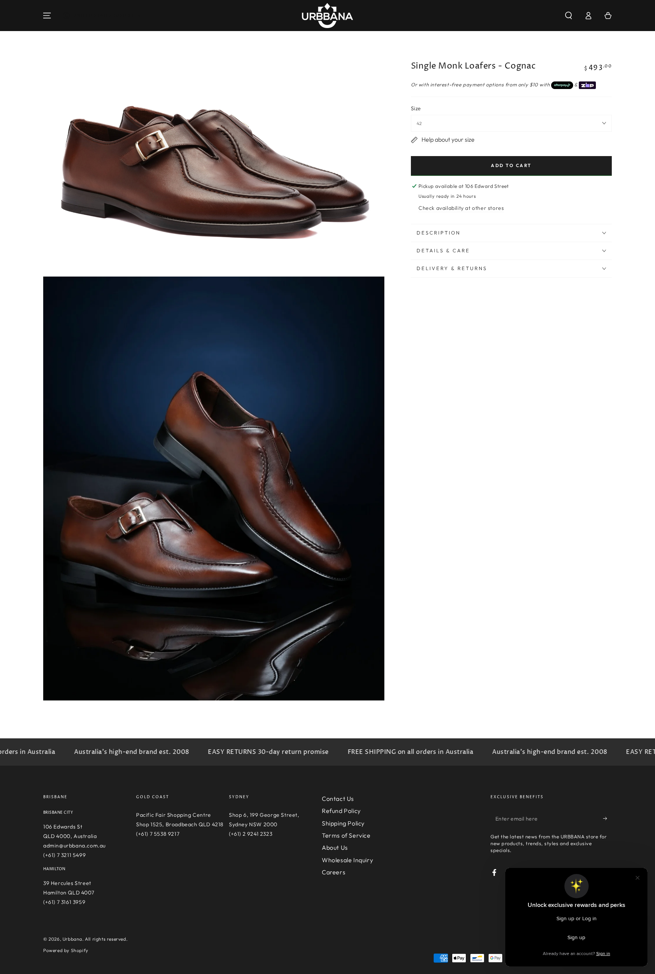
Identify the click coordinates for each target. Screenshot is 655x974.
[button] (568, 15)
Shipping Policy (343, 823)
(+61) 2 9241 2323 (250, 833)
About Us (335, 847)
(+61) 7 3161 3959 (64, 902)
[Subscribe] (607, 818)
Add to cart (511, 165)
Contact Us (338, 798)
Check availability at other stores (461, 208)
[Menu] (47, 15)
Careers (333, 872)
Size (416, 108)
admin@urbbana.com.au (74, 845)
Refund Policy (341, 811)
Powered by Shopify (65, 950)
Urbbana (72, 939)
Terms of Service (346, 835)
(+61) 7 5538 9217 (157, 833)
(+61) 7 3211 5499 (64, 855)
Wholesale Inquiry (347, 860)
